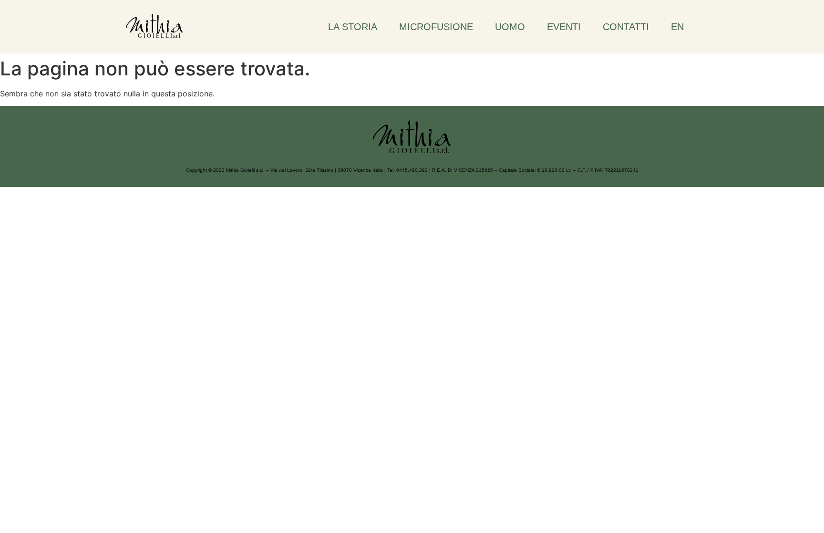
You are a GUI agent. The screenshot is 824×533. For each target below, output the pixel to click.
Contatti (626, 26)
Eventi (564, 26)
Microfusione (436, 26)
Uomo (510, 26)
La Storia (352, 26)
